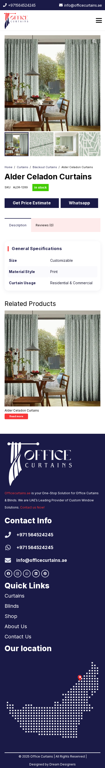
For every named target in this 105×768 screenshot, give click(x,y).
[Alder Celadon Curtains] (52, 358)
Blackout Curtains (45, 167)
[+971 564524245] (10, 535)
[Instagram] (17, 573)
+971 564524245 (34, 534)
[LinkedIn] (36, 573)
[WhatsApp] (27, 573)
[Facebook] (8, 573)
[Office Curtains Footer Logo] (43, 462)
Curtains (22, 167)
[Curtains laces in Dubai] (52, 700)
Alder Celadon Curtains (22, 410)
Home (8, 167)
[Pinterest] (45, 573)
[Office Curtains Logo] (17, 20)
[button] (98, 20)
